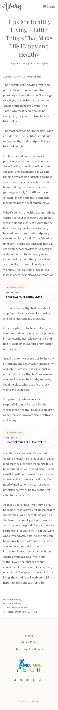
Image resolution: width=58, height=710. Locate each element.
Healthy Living (14, 599)
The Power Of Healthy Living (24, 296)
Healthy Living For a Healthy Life (26, 442)
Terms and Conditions (29, 649)
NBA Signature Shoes (18, 607)
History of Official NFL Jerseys (22, 611)
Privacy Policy (29, 642)
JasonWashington (39, 63)
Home (29, 635)
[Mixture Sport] (12, 6)
